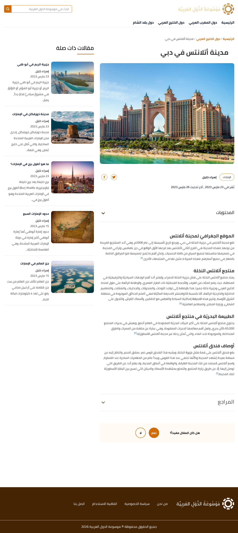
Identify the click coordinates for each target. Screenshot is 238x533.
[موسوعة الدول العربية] (206, 9)
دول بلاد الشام (143, 22)
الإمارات (227, 177)
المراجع (226, 402)
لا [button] (140, 433)
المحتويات (225, 212)
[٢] (180, 303)
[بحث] (8, 9)
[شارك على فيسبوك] (104, 177)
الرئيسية (227, 22)
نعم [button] (154, 433)
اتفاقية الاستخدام (104, 504)
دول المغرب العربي (203, 22)
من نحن (162, 504)
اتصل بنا (79, 504)
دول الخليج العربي (171, 22)
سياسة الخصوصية (137, 504)
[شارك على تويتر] (114, 177)
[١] (142, 258)
